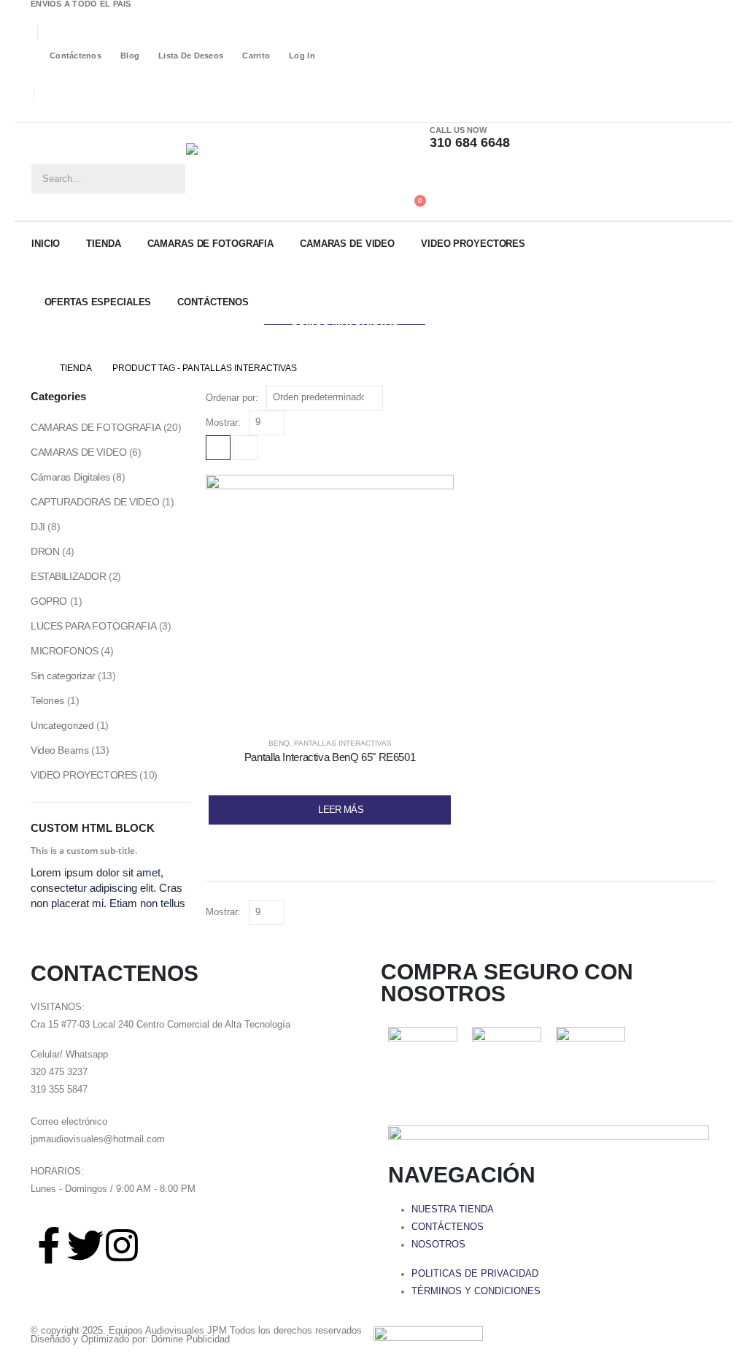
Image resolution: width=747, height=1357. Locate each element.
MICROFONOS (64, 651)
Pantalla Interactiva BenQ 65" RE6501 (330, 757)
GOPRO (49, 601)
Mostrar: (223, 422)
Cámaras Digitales (70, 477)
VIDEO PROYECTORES (473, 243)
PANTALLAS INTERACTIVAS (343, 743)
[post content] (330, 599)
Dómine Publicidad (190, 1339)
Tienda (103, 243)
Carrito (256, 55)
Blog (129, 55)
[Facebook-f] (49, 1245)
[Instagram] (81, 112)
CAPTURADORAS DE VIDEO (95, 502)
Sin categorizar (63, 675)
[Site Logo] (259, 171)
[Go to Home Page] (35, 368)
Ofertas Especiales (98, 302)
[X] (60, 112)
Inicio (45, 243)
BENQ (279, 743)
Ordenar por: (232, 397)
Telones (47, 700)
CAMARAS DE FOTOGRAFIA (210, 243)
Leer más (340, 809)
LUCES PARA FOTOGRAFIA (93, 626)
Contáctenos (75, 55)
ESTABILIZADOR (69, 576)
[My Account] (409, 174)
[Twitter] (85, 1245)
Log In (302, 55)
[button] (218, 447)
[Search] (170, 179)
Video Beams (59, 750)
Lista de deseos (190, 55)
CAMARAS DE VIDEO (347, 243)
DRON (45, 551)
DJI (38, 526)
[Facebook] (39, 112)
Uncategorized (62, 725)
